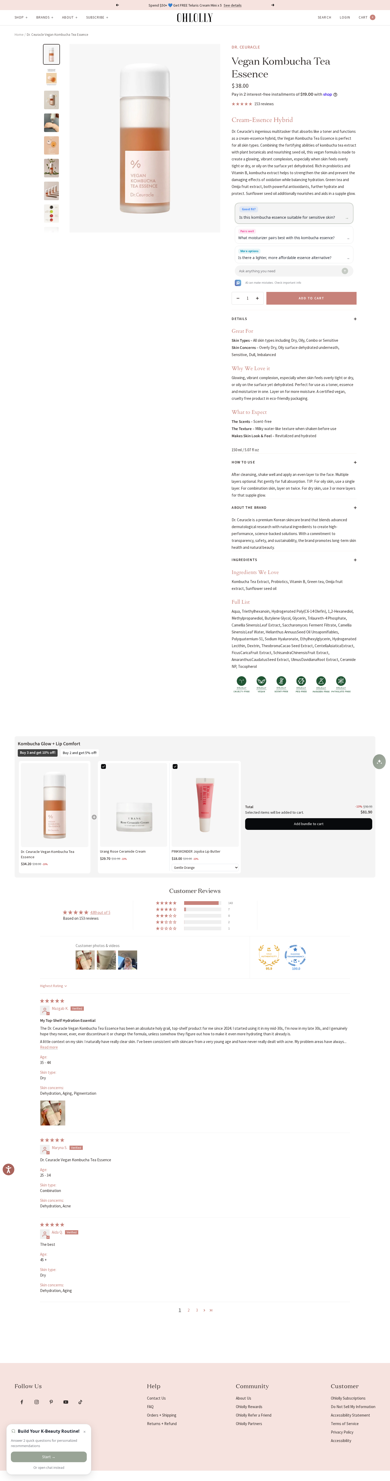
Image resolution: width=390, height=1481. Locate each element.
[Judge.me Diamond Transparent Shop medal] (295, 955)
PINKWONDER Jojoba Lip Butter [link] (196, 851)
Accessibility (341, 1440)
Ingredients (244, 560)
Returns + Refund (162, 1423)
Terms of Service (345, 1423)
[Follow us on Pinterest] (51, 1402)
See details (233, 5)
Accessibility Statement (350, 1415)
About (67, 17)
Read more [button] (49, 1047)
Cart (366, 17)
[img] (52, 1000)
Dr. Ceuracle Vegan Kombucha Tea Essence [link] (47, 854)
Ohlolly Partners (249, 1423)
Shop (19, 17)
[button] (166, 903)
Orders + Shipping (161, 1415)
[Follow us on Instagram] (36, 1402)
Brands (43, 17)
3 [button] (197, 1310)
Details (239, 319)
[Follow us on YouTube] (65, 1402)
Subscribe (95, 17)
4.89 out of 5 (100, 912)
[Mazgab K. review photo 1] (53, 1113)
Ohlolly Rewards (249, 1406)
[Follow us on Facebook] (22, 1402)
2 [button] (188, 1310)
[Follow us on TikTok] (80, 1402)
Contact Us (156, 1398)
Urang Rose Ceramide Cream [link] (123, 851)
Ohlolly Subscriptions (348, 1398)
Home (19, 34)
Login (345, 17)
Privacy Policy (342, 1432)
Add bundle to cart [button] (308, 823)
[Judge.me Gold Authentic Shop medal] (269, 955)
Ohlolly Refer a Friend (253, 1415)
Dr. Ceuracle (246, 47)
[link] (54, 805)
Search (324, 17)
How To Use (243, 462)
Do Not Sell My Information (353, 1406)
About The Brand (249, 507)
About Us (243, 1398)
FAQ (150, 1406)
